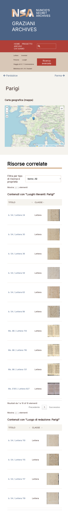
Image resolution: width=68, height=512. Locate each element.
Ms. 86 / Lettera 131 (17, 369)
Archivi (18, 46)
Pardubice (11, 75)
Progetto (27, 44)
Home (17, 44)
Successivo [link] (54, 407)
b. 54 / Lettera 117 (16, 479)
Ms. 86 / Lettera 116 (17, 350)
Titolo (11, 202)
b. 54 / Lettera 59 (16, 273)
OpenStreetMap (50, 146)
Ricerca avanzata (46, 62)
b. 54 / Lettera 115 (16, 460)
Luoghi (24, 60)
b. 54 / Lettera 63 (16, 292)
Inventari (24, 55)
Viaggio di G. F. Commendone (23, 64)
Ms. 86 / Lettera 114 (17, 331)
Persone (16, 60)
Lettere (15, 55)
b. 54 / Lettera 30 (16, 234)
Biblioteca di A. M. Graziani (22, 68)
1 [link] (44, 407)
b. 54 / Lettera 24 (16, 215)
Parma (59, 75)
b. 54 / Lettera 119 (16, 498)
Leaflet (40, 146)
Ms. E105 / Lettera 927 (19, 389)
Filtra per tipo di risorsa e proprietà (14, 178)
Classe (39, 202)
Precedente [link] (34, 407)
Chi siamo (19, 48)
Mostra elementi (17, 187)
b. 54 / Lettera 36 (16, 253)
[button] (34, 118)
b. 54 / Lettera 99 (16, 311)
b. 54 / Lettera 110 (16, 440)
